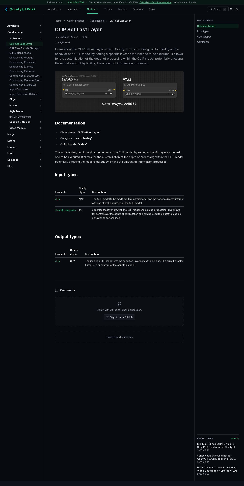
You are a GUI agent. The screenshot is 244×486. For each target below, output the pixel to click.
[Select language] (231, 9)
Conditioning (97, 20)
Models (122, 9)
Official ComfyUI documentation (155, 2)
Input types (203, 31)
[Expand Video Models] (40, 127)
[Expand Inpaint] (40, 105)
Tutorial (108, 9)
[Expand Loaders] (40, 147)
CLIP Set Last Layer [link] (120, 20)
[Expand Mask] (40, 153)
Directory (138, 9)
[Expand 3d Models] (40, 38)
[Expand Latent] (40, 140)
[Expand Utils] (40, 166)
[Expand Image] (40, 134)
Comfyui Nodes (75, 20)
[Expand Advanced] (40, 25)
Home (58, 20)
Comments (203, 41)
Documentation (206, 26)
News (152, 9)
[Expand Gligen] (40, 99)
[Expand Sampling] (40, 159)
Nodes (91, 9)
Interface (73, 9)
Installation (52, 9)
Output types (204, 36)
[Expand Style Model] (40, 111)
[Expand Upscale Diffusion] (40, 121)
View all (235, 438)
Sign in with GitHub (121, 317)
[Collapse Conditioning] (40, 32)
